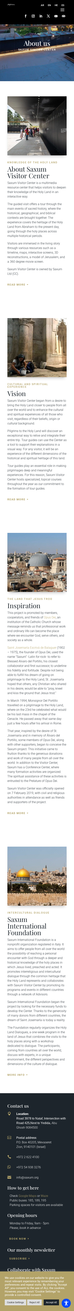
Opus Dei (50, 617)
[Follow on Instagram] (33, 16)
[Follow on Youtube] (56, 16)
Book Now (17, 1238)
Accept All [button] (51, 1302)
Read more (16, 284)
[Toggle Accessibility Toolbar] (66, 1303)
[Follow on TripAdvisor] (64, 16)
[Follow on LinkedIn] (41, 16)
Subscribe (18, 1258)
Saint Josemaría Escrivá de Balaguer (31, 647)
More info (16, 1074)
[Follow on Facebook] (26, 16)
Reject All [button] (34, 1302)
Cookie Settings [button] (15, 1302)
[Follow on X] (48, 16)
